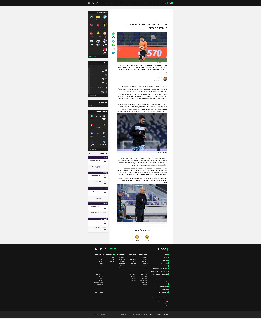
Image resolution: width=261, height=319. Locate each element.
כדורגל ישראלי (156, 3)
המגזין (166, 305)
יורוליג (112, 259)
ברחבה (137, 3)
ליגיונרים (145, 263)
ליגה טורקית (133, 274)
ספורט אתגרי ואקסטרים (100, 287)
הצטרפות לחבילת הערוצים (161, 299)
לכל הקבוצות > (92, 56)
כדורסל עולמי (110, 254)
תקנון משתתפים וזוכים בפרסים (160, 276)
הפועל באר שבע (143, 280)
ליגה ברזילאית (133, 278)
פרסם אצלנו (144, 314)
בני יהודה (159, 73)
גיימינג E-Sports (163, 286)
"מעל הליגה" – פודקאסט (160, 268)
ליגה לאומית (144, 259)
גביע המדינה (144, 265)
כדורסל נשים (122, 261)
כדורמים (101, 280)
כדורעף (101, 261)
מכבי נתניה (144, 282)
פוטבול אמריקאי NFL (98, 282)
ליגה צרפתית (133, 270)
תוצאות (113, 3)
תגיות (166, 303)
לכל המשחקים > (92, 149)
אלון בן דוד (159, 77)
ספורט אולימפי (99, 270)
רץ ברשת (165, 257)
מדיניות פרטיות (163, 292)
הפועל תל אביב (143, 276)
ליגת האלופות (133, 257)
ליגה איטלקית (133, 267)
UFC (102, 272)
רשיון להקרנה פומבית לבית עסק (160, 297)
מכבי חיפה (145, 270)
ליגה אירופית (133, 259)
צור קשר (138, 314)
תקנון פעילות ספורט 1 (162, 294)
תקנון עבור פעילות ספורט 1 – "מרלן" (159, 281)
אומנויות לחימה (99, 290)
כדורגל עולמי (145, 3)
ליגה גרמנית (133, 263)
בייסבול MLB (100, 284)
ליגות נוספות (133, 280)
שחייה (101, 263)
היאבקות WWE (99, 274)
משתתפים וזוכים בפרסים (160, 274)
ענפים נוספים (99, 254)
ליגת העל (158, 21)
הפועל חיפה (144, 278)
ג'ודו (102, 265)
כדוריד (101, 259)
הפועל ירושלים (121, 267)
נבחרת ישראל (144, 267)
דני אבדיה (123, 270)
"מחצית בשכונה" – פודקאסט (159, 271)
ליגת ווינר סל (122, 257)
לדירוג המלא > (92, 105)
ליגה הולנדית (133, 272)
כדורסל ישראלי (122, 3)
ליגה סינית (133, 276)
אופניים (101, 276)
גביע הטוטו (144, 261)
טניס (166, 284)
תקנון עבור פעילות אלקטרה (161, 279)
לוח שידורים (104, 3)
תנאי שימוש (164, 289)
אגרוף (101, 267)
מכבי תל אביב (144, 274)
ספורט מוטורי (100, 278)
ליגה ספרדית (133, 265)
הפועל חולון (122, 265)
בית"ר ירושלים (144, 272)
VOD (131, 3)
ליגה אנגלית (133, 261)
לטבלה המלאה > (92, 95)
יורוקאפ (112, 261)
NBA (113, 257)
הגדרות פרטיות (123, 314)
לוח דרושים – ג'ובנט (163, 301)
